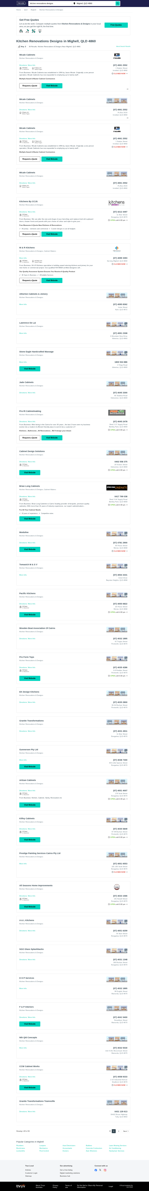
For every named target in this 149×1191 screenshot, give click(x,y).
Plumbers (20, 1145)
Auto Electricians (69, 1145)
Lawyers (42, 1145)
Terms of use (68, 1186)
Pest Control (44, 1151)
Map (22, 46)
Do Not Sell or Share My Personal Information (90, 1186)
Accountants (67, 1148)
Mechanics (43, 1148)
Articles (28, 1170)
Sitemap (28, 1176)
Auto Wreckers (91, 1151)
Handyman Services (116, 1151)
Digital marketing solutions (70, 1173)
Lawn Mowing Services (117, 1145)
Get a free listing (66, 1170)
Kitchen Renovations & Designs (31, 58)
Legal (111, 1186)
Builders (89, 1145)
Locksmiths (20, 1151)
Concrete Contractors (94, 1148)
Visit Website (52, 86)
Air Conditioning (115, 1148)
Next (125, 1131)
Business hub (65, 1176)
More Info (31, 65)
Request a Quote (29, 86)
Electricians (20, 1148)
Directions (23, 65)
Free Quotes (116, 25)
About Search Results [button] (123, 46)
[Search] (118, 3)
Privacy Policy (55, 1186)
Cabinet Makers (50, 251)
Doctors (65, 1151)
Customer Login (31, 1173)
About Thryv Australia (40, 1186)
